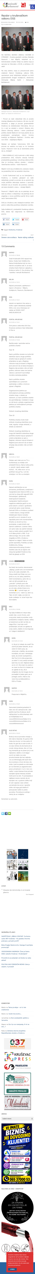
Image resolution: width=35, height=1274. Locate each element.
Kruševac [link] (19, 230)
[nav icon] (30, 5)
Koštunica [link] (12, 230)
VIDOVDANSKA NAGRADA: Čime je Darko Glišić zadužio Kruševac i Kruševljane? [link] (15, 953)
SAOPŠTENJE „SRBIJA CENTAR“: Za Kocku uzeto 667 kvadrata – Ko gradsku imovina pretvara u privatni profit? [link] (15, 938)
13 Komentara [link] (7, 24)
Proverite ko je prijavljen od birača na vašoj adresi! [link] (16, 959)
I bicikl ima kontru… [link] (15, 1014)
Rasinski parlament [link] (9, 22)
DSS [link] (27, 22)
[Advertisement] (17, 833)
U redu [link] (12, 1269)
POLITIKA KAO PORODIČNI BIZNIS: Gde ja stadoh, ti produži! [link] (15, 965)
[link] (32, 6)
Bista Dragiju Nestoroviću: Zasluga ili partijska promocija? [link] (17, 946)
